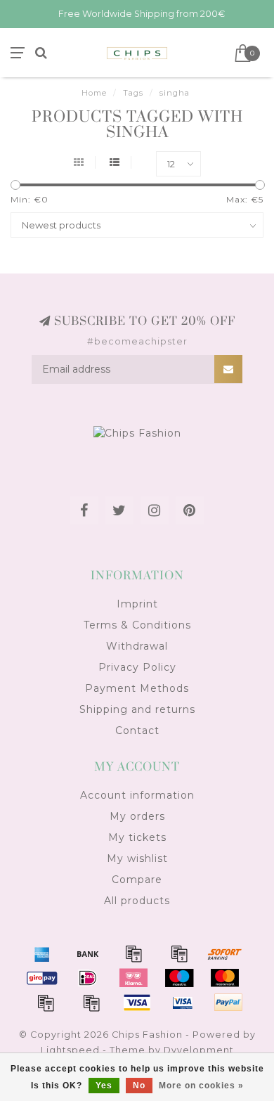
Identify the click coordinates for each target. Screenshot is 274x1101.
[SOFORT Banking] (224, 953)
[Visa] (137, 1002)
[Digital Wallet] (179, 953)
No (139, 1085)
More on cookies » (201, 1085)
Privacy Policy (137, 667)
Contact (137, 730)
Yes (104, 1085)
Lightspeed (70, 1050)
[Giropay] (42, 978)
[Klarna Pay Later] (133, 978)
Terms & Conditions (137, 625)
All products (137, 900)
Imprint (137, 604)
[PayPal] (45, 1002)
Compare (137, 879)
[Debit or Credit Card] (133, 953)
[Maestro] (179, 978)
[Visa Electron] (182, 1002)
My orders (137, 816)
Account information (137, 795)
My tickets (137, 837)
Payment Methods (137, 688)
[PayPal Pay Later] (91, 1002)
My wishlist (137, 858)
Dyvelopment (199, 1050)
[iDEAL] (87, 978)
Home (94, 93)
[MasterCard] (224, 978)
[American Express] (42, 953)
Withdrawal (137, 646)
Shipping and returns (137, 709)
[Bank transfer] (87, 953)
